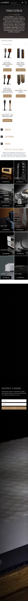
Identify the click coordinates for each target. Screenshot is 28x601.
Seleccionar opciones (21, 70)
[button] (22, 2)
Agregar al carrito (7, 70)
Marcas (12, 14)
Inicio (9, 14)
